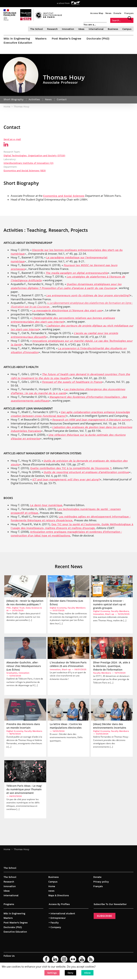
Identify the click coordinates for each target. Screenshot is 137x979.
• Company (55, 927)
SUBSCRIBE (104, 916)
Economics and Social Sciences (63, 195)
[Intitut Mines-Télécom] (75, 3)
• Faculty (54, 922)
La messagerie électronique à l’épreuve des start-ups (67, 310)
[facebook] (46, 959)
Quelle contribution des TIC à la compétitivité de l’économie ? (70, 468)
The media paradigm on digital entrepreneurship (76, 273)
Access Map (96, 13)
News (108, 13)
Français (128, 13)
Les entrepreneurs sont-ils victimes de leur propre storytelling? (88, 295)
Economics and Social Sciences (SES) (25, 170)
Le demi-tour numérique (46, 505)
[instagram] (64, 959)
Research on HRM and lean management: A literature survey (91, 419)
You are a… (89, 24)
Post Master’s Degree (66, 38)
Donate (117, 13)
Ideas (81, 29)
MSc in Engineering (17, 38)
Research (52, 29)
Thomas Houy (21, 849)
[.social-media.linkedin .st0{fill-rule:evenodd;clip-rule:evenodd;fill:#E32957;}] (6, 145)
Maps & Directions (58, 895)
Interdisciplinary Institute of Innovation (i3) (29, 163)
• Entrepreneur (57, 918)
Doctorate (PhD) (98, 38)
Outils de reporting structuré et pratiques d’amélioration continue (86, 472)
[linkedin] (55, 959)
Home (7, 849)
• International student (62, 913)
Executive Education (18, 42)
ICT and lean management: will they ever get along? (66, 479)
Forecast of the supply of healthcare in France (72, 382)
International (96, 29)
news (51, 890)
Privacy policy (101, 881)
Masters (40, 38)
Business (113, 29)
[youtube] (81, 959)
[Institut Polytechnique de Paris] (48, 17)
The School (36, 29)
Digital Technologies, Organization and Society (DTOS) (34, 155)
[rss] (90, 959)
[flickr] (73, 959)
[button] (52, 972)
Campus (126, 29)
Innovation (68, 29)
